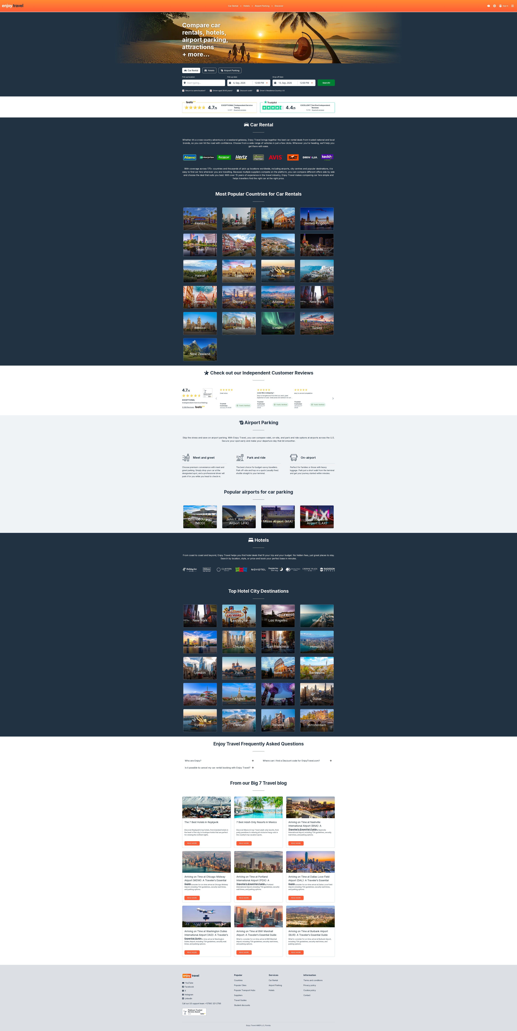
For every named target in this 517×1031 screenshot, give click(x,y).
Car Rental (233, 6)
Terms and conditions (313, 980)
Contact (306, 995)
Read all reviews (240, 110)
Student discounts (242, 1005)
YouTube (189, 983)
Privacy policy (309, 985)
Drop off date (278, 77)
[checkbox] (183, 91)
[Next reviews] (333, 398)
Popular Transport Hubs (244, 990)
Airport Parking (262, 6)
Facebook (189, 987)
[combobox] (205, 82)
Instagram (188, 994)
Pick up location (188, 77)
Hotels (246, 6)
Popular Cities (240, 985)
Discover (279, 6)
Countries (238, 980)
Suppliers (238, 995)
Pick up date (232, 77)
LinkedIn (188, 998)
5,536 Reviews (188, 407)
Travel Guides (240, 1000)
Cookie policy (309, 990)
